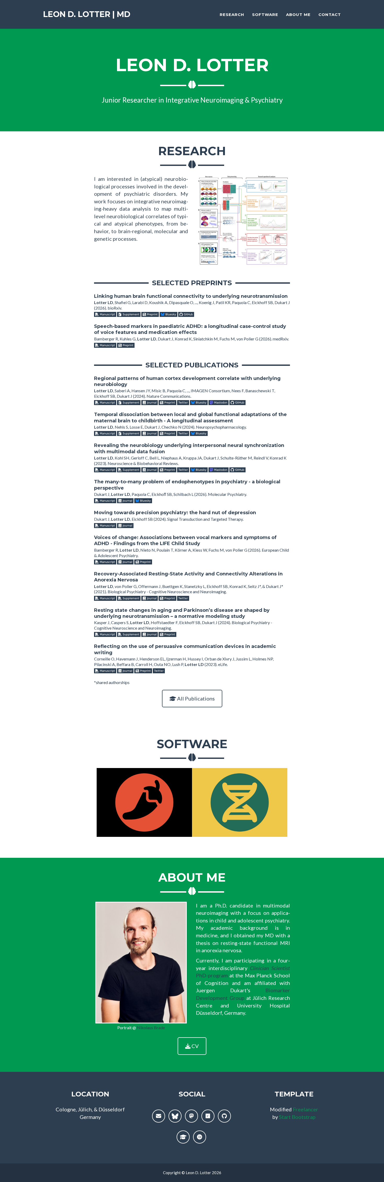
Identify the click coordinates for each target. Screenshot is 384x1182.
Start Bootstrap (297, 1117)
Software (265, 14)
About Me (298, 14)
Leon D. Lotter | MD (86, 14)
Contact (329, 14)
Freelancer (305, 1109)
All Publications (195, 698)
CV (194, 1046)
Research (232, 14)
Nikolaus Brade (151, 1027)
